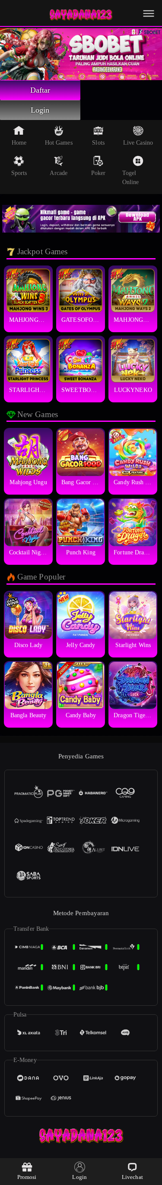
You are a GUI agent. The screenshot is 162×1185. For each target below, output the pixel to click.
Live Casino (138, 142)
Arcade (58, 173)
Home (19, 142)
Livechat (132, 1177)
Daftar (40, 90)
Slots (98, 142)
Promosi (27, 1177)
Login (40, 110)
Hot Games (59, 142)
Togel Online (130, 177)
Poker (98, 173)
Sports (19, 173)
